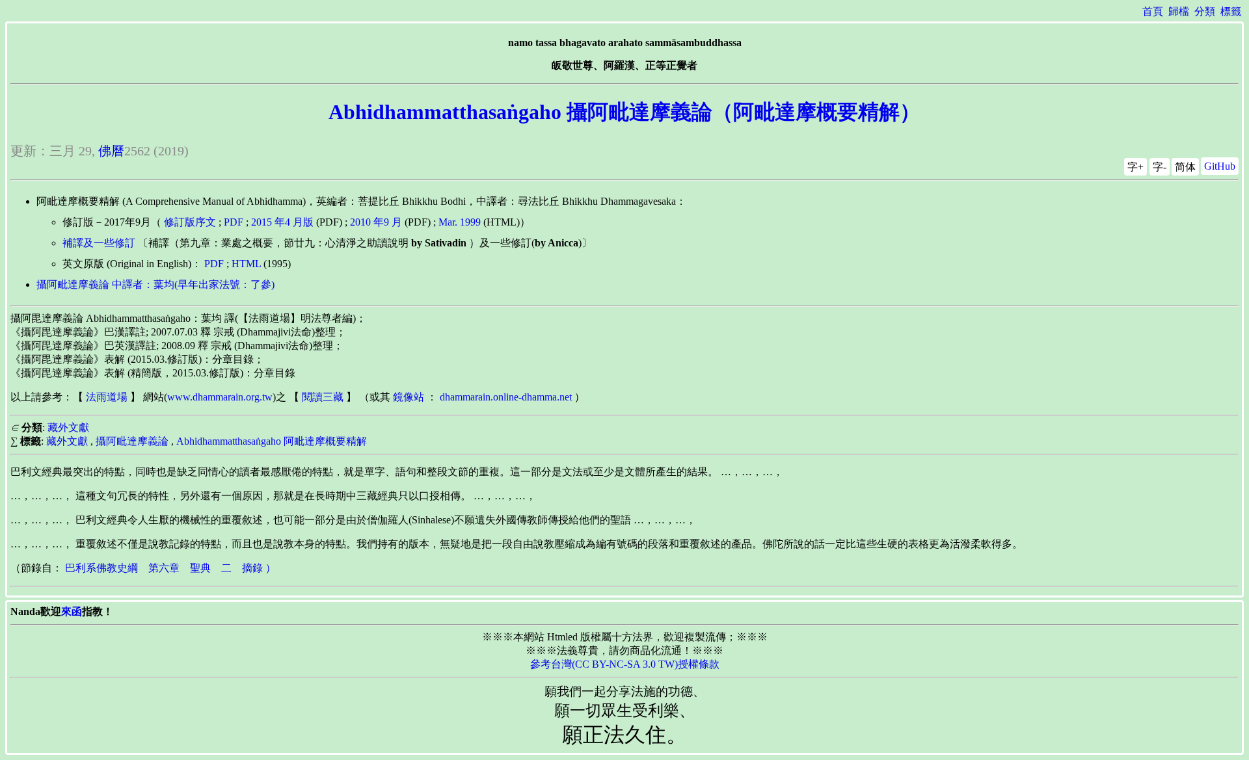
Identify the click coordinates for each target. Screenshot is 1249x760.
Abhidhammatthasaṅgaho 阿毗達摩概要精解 (271, 441)
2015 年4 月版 (282, 222)
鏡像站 (408, 396)
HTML (246, 263)
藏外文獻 (68, 427)
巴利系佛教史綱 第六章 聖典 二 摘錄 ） (170, 567)
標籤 (1230, 11)
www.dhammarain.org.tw (220, 396)
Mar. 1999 (459, 222)
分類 (1204, 11)
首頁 (1152, 11)
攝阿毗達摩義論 (132, 441)
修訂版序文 (190, 222)
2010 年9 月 (376, 222)
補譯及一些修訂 (98, 242)
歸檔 (1178, 11)
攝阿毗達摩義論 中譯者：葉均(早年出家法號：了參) (155, 284)
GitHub (1219, 166)
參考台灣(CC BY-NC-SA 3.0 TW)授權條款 (624, 664)
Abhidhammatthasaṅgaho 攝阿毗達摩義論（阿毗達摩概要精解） (624, 112)
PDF (233, 222)
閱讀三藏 (322, 396)
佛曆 (111, 151)
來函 (71, 611)
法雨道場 (107, 396)
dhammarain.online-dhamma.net (506, 396)
